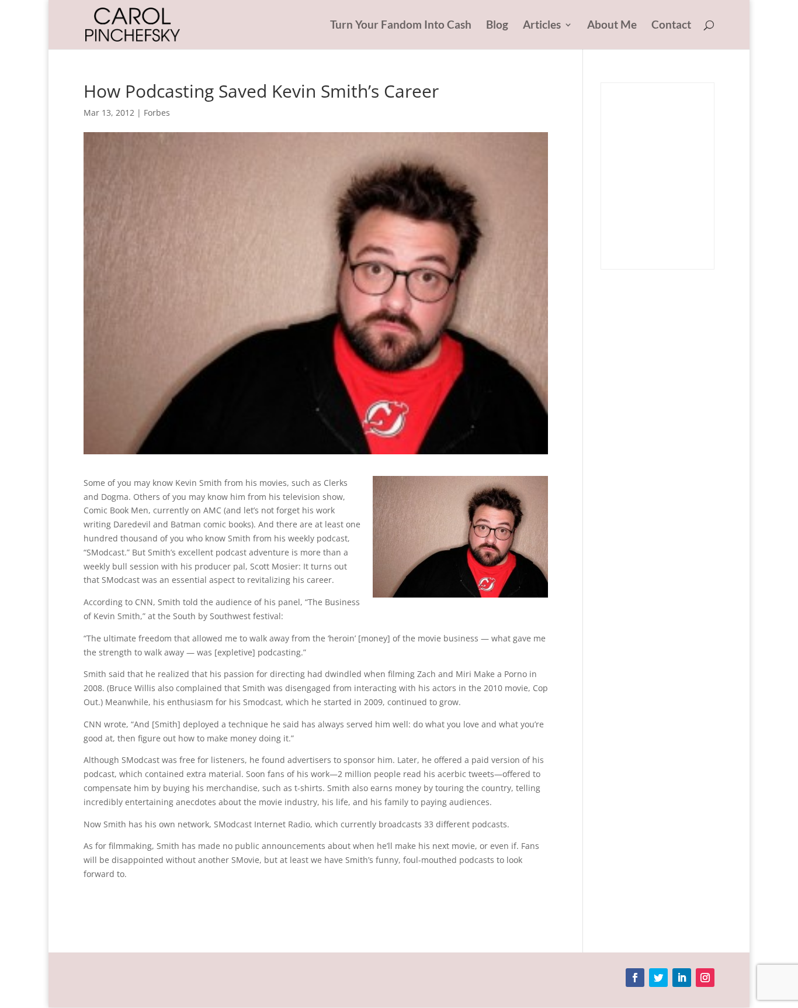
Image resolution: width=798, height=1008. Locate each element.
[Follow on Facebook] (635, 977)
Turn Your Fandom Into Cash (400, 25)
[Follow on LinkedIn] (681, 977)
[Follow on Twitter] (658, 977)
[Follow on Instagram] (705, 977)
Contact (671, 25)
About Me (612, 25)
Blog (497, 25)
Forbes (157, 112)
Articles (542, 25)
